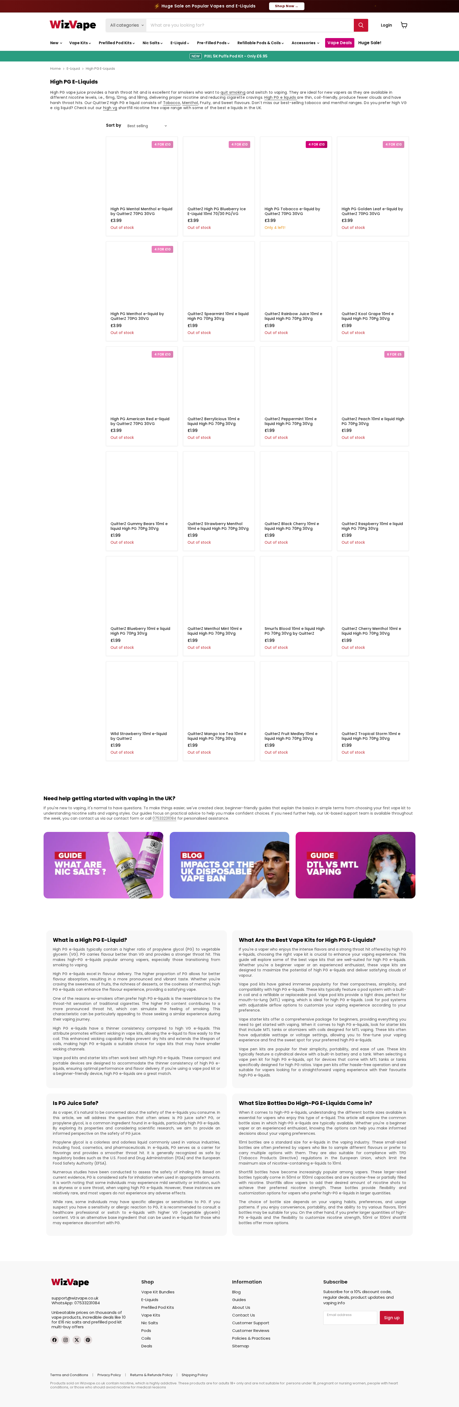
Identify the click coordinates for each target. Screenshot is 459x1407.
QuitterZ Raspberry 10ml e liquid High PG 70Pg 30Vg (372, 526)
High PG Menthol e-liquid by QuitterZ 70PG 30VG (137, 316)
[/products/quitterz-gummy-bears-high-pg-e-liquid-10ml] (141, 487)
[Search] (361, 25)
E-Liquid (179, 43)
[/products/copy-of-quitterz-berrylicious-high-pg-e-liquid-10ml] (219, 382)
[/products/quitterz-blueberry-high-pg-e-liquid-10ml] (141, 592)
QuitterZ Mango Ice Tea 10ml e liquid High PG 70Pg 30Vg (217, 736)
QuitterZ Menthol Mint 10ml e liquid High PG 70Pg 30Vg (215, 631)
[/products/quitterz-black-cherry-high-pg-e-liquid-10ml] (296, 487)
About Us (241, 1307)
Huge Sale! (369, 43)
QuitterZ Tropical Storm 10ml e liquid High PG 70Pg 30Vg (371, 736)
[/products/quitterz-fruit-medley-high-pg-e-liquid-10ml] (296, 697)
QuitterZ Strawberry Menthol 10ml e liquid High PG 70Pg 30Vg (218, 526)
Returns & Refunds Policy (151, 1375)
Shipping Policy (195, 1375)
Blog (236, 1292)
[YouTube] (88, 1340)
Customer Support (250, 1323)
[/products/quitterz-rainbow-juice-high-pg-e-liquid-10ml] (296, 277)
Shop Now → (287, 6)
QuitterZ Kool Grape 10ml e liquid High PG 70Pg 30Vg (368, 316)
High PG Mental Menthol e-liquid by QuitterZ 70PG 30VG (141, 211)
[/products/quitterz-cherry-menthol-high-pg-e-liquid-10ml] (373, 592)
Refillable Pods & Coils (259, 43)
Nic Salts (151, 43)
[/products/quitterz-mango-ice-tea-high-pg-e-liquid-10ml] (219, 697)
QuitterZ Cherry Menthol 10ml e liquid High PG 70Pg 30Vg (371, 631)
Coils (146, 1338)
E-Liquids (149, 1299)
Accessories (304, 43)
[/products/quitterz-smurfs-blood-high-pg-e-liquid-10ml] (296, 592)
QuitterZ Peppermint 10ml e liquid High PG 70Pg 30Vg (291, 421)
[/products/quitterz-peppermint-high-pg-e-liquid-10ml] (296, 382)
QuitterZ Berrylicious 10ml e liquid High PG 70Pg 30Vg (214, 421)
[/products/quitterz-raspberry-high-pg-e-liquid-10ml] (373, 487)
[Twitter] (77, 1340)
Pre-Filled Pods (212, 43)
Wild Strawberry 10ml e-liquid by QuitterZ (138, 736)
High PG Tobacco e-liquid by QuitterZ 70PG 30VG (292, 211)
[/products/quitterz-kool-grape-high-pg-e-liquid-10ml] (373, 277)
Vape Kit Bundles (158, 1292)
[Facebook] (54, 1340)
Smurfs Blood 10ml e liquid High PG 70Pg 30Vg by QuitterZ (295, 631)
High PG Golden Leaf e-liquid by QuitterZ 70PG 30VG (372, 211)
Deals (146, 1346)
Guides (239, 1299)
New (54, 43)
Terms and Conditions (69, 1375)
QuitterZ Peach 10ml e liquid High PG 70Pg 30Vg (373, 421)
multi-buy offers (68, 1327)
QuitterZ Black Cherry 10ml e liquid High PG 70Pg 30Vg (292, 526)
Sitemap (240, 1346)
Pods (146, 1330)
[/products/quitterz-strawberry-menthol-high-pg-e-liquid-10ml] (219, 487)
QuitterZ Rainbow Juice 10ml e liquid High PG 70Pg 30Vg (293, 316)
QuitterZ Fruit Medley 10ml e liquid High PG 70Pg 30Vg (291, 736)
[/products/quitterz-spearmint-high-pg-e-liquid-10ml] (219, 277)
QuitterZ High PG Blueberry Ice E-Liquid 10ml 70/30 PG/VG (217, 211)
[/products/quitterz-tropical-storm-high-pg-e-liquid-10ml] (373, 697)
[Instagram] (65, 1340)
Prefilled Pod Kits (116, 43)
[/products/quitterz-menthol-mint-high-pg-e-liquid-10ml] (219, 592)
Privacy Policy (109, 1375)
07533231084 (164, 818)
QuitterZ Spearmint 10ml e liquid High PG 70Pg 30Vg (218, 316)
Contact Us (243, 1315)
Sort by (113, 125)
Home (55, 68)
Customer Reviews (250, 1330)
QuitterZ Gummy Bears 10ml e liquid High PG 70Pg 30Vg (139, 526)
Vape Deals (340, 43)
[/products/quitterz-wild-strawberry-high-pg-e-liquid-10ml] (141, 697)
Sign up (392, 1318)
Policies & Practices (251, 1338)
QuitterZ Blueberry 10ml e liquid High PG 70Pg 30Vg (140, 631)
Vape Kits (79, 43)
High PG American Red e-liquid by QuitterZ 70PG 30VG (139, 421)
